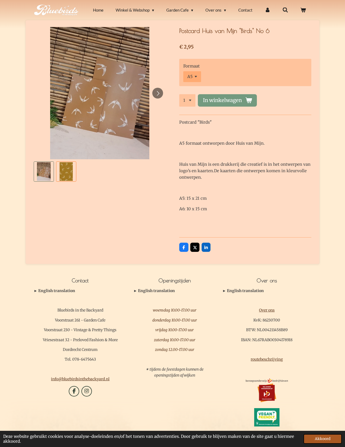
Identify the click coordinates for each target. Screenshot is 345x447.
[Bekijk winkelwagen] (303, 10)
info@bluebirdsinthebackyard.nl (80, 379)
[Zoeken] (285, 10)
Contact (54, 291)
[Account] (267, 10)
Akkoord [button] (322, 438)
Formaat (191, 66)
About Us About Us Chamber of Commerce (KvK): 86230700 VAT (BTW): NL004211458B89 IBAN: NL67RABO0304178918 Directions (265, 291)
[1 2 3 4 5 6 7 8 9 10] (187, 100)
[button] (44, 171)
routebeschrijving (267, 359)
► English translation (54, 290)
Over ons (267, 310)
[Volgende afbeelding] (157, 93)
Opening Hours (154, 291)
